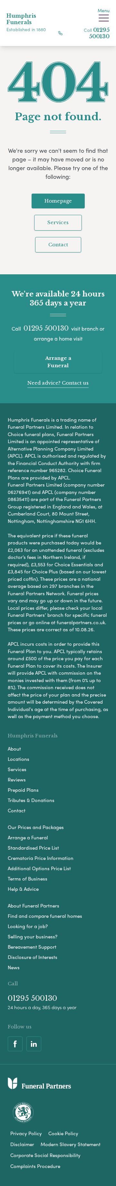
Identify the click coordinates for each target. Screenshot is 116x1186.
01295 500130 (99, 33)
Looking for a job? (28, 926)
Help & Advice (23, 888)
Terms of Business (27, 878)
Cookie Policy (63, 1133)
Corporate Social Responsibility (45, 1155)
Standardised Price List (33, 847)
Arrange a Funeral (58, 362)
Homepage (58, 201)
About (14, 748)
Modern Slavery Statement (71, 1144)
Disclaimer (22, 1144)
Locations (18, 758)
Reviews (17, 779)
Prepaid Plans (23, 789)
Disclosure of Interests (32, 957)
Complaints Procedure (35, 1166)
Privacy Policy (26, 1133)
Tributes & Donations (31, 800)
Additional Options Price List (39, 868)
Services (58, 222)
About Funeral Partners (33, 905)
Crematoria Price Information (40, 858)
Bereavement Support (32, 946)
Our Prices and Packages (36, 827)
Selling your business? (32, 936)
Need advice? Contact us (58, 383)
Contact (58, 245)
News (14, 967)
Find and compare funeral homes (45, 915)
